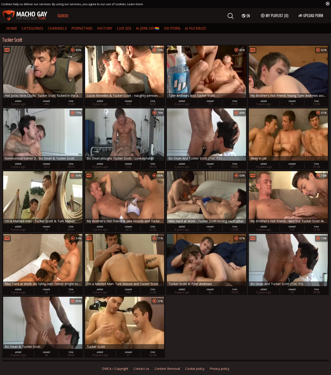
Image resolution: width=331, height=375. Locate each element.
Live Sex (124, 28)
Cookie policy (194, 368)
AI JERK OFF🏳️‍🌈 (147, 28)
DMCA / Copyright (115, 368)
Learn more (135, 4)
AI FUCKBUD (195, 28)
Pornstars (82, 28)
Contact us (141, 368)
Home (11, 28)
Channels (57, 28)
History (104, 28)
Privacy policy (219, 368)
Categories (32, 28)
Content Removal (167, 368)
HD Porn (172, 28)
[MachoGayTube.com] (24, 15)
